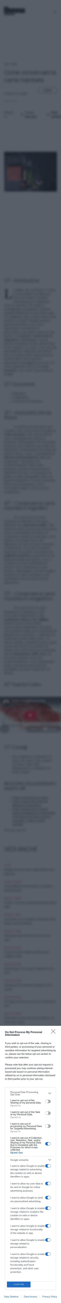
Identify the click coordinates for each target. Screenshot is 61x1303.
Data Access (30, 1296)
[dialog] (30, 1164)
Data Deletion (11, 1296)
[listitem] (30, 1093)
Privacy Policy (49, 1296)
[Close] (54, 1032)
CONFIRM (19, 1284)
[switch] (48, 1101)
